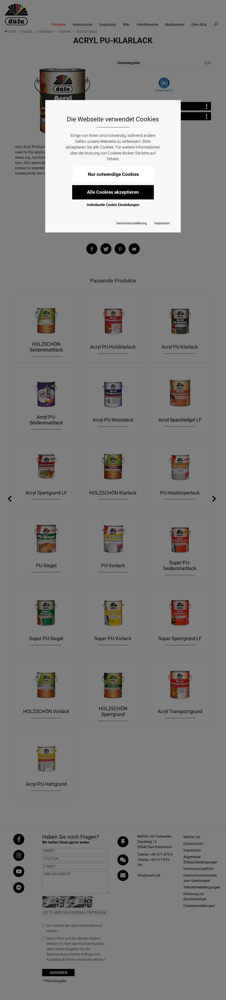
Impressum (162, 223)
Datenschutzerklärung (131, 223)
